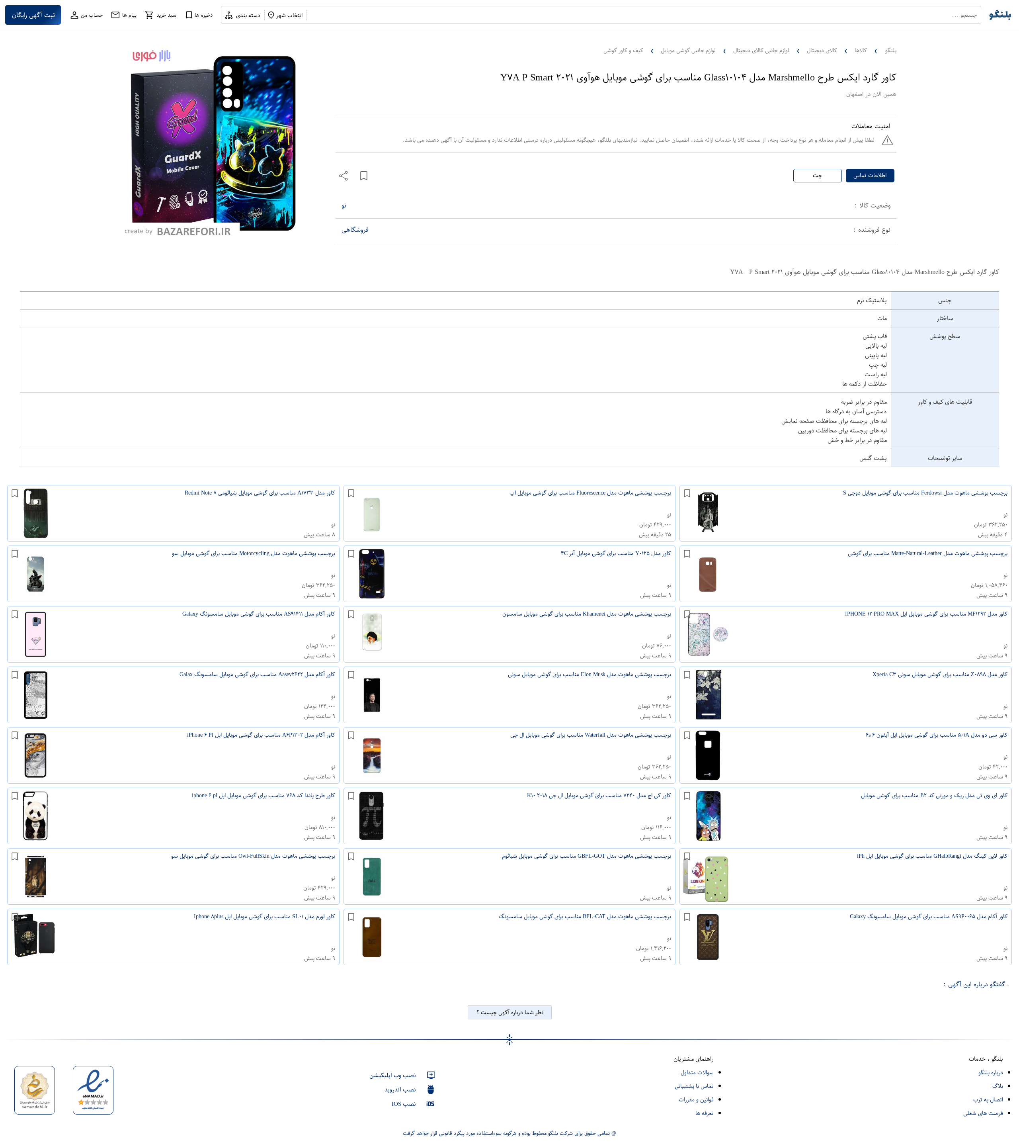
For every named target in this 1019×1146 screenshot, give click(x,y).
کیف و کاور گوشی (623, 50)
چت (817, 175)
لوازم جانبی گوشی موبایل (688, 50)
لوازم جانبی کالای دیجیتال (761, 50)
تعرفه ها (704, 1113)
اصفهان (854, 94)
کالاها (861, 50)
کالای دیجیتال (822, 50)
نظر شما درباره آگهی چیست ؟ (509, 1012)
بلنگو (890, 50)
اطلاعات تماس (869, 175)
